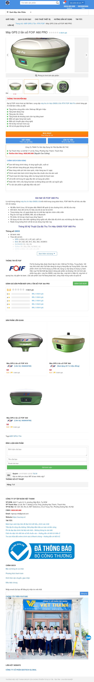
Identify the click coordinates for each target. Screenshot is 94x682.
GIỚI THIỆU (10, 19)
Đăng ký (84, 593)
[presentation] (7, 55)
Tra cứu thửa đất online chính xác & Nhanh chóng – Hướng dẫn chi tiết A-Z (33, 536)
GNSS (17, 231)
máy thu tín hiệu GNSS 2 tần (31, 201)
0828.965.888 (69, 7)
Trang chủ (19, 23)
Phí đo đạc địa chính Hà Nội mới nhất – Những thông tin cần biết (29, 530)
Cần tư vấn (68, 141)
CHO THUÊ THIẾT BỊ (42, 19)
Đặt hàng (26, 141)
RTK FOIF (41, 23)
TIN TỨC (79, 19)
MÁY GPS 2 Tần (30, 23)
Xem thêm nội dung (46, 253)
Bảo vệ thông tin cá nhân (15, 569)
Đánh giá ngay (80, 283)
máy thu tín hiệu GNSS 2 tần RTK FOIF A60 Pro (58, 103)
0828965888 (83, 7)
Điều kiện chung (11, 582)
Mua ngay (47, 134)
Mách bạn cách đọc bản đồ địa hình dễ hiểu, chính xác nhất (27, 524)
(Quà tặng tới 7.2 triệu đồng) (68, 366)
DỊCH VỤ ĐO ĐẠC (24, 19)
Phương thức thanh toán (14, 573)
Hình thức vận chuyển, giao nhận (18, 578)
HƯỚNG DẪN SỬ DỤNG (63, 19)
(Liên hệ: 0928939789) (22, 366)
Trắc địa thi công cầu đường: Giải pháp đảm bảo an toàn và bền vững (31, 527)
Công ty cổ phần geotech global (21, 670)
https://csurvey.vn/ (19, 517)
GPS (16, 239)
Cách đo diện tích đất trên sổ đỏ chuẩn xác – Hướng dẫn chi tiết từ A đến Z (33, 533)
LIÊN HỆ (11, 25)
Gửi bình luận (47, 467)
